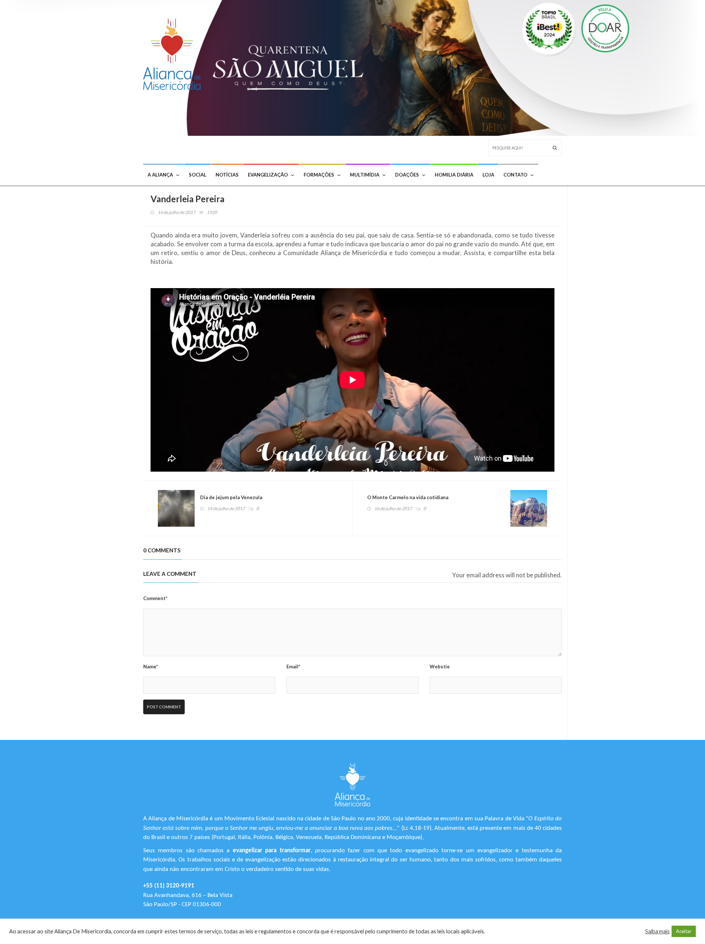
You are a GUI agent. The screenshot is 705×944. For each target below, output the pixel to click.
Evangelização (268, 175)
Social (197, 175)
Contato (515, 175)
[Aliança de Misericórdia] (174, 52)
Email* (293, 666)
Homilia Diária (454, 175)
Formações (319, 175)
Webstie (440, 666)
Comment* (155, 598)
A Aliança (160, 175)
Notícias (227, 175)
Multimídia (364, 175)
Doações (407, 175)
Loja (488, 175)
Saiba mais (657, 931)
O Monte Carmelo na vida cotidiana (407, 497)
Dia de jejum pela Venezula (231, 497)
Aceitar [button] (683, 931)
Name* (150, 666)
